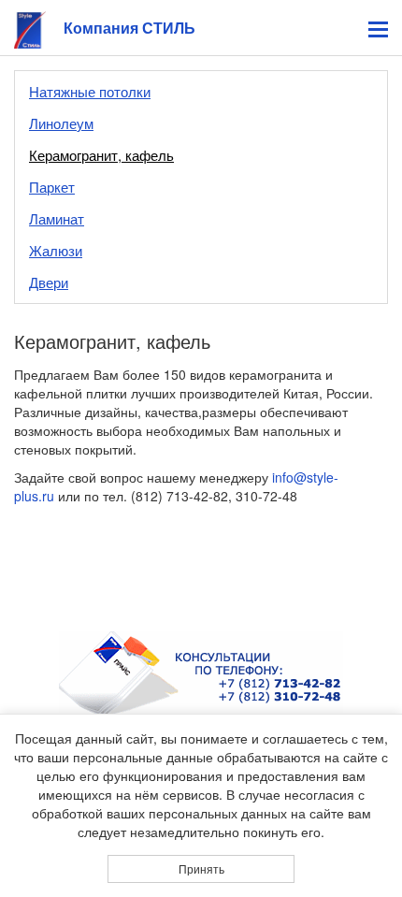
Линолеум (61, 123)
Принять (201, 868)
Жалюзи (55, 250)
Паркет (52, 186)
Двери (48, 282)
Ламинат (56, 218)
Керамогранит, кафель (101, 155)
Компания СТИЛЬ (129, 27)
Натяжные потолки (90, 91)
